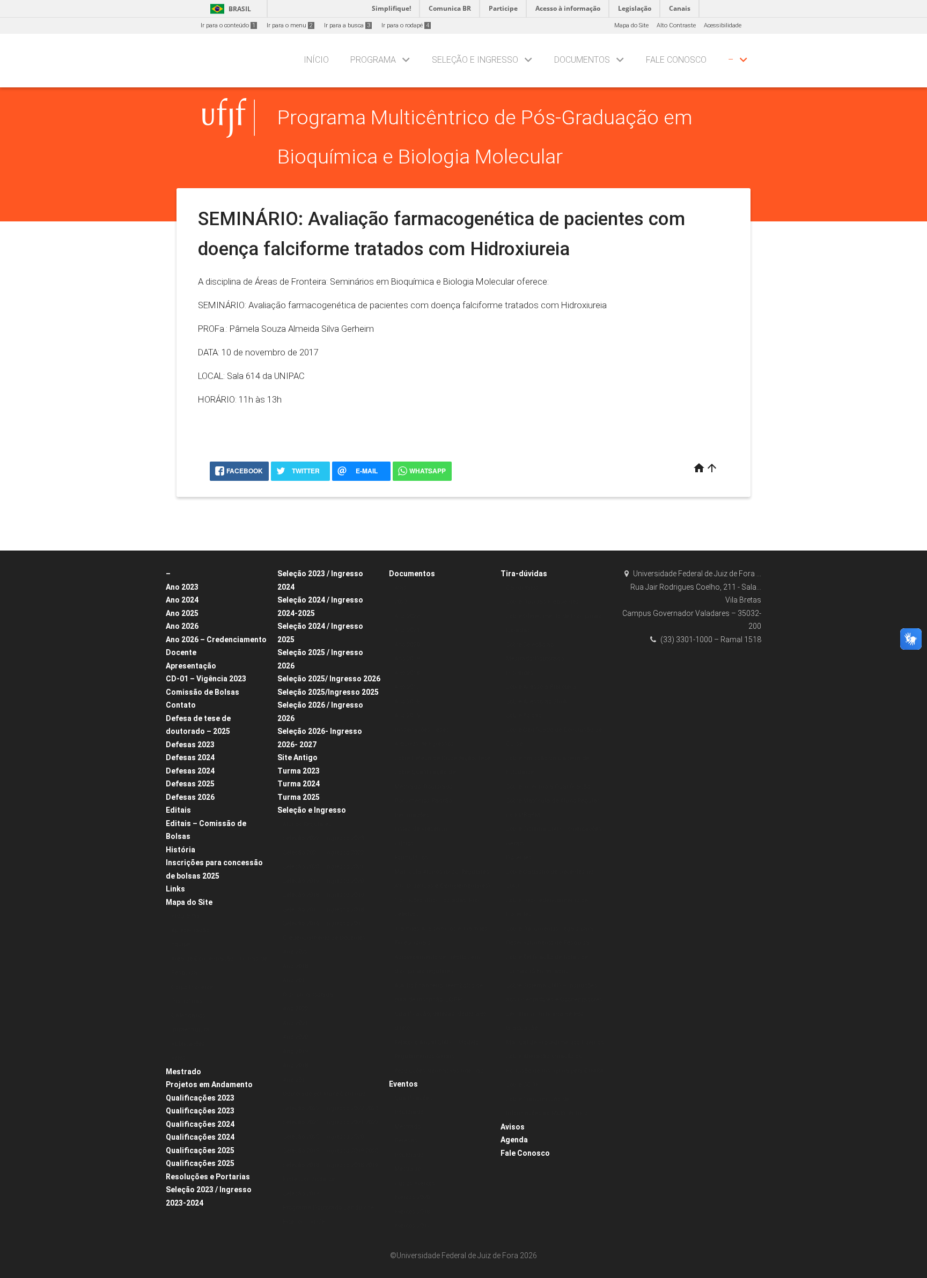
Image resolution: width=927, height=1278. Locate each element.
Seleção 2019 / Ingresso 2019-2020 (330, 1150)
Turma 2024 (298, 783)
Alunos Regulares (307, 824)
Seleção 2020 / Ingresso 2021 (323, 866)
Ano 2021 (295, 1023)
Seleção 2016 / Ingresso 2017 (323, 923)
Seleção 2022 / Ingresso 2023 (323, 838)
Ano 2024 (182, 600)
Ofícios (404, 843)
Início (316, 60)
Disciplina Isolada (308, 994)
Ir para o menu (290, 25)
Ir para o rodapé (405, 25)
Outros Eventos (414, 1183)
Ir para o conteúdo (228, 25)
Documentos (582, 60)
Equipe (180, 944)
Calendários (188, 1015)
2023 (400, 601)
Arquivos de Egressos (424, 743)
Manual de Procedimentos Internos (555, 1042)
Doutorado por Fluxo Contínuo (324, 1093)
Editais (178, 810)
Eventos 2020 (412, 1197)
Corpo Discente (192, 987)
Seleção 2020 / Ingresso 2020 (323, 1136)
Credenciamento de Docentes (324, 937)
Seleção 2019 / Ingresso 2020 (323, 881)
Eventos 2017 (412, 1225)
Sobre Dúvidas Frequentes (542, 601)
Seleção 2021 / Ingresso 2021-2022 (330, 1122)
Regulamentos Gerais (424, 1056)
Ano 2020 (295, 1037)
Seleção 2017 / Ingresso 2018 (323, 909)
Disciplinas (186, 1001)
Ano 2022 (295, 951)
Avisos (513, 1127)
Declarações (411, 815)
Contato (181, 705)
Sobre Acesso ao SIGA (536, 701)
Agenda (514, 1139)
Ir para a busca (347, 25)
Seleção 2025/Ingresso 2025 (328, 692)
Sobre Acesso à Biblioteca (541, 686)
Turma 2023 (298, 771)
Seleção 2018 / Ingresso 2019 (323, 894)
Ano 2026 (182, 626)
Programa (373, 60)
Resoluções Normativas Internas (439, 1070)
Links (175, 889)
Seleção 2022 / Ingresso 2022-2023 (330, 1108)
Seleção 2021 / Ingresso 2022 (323, 852)
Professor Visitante (309, 1179)
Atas (400, 587)
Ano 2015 (407, 715)
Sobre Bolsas (524, 715)
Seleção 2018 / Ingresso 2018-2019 (330, 1165)
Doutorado (408, 1112)
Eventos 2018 (412, 1211)
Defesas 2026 (190, 797)
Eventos (403, 1084)
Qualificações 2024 (200, 1124)
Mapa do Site (631, 25)
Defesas (405, 1140)
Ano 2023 (182, 587)
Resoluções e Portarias (208, 1176)
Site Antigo (297, 757)
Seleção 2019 (301, 1193)
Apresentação (191, 666)
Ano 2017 (295, 980)
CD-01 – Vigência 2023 (206, 678)
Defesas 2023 (190, 744)
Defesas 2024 (190, 757)
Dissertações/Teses (421, 729)
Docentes (519, 857)
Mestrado (183, 1071)
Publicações (188, 1044)
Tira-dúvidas (524, 573)
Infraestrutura (190, 1029)
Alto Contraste (676, 25)
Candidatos (522, 587)
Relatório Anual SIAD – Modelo (436, 1042)
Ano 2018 (295, 966)
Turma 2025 (298, 797)
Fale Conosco (676, 60)
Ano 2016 (407, 701)
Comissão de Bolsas (202, 692)
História (180, 849)
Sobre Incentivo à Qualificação (548, 786)
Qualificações (413, 1098)
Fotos (178, 1057)
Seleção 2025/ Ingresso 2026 (328, 678)
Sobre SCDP (522, 1084)
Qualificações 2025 (200, 1150)
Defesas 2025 (190, 783)
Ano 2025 (182, 613)
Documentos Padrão (423, 800)
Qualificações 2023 (200, 1098)
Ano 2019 (295, 1051)
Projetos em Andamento (209, 1084)
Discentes (519, 673)
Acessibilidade (722, 25)
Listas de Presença (420, 829)
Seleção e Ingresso (475, 60)
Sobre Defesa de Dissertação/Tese (442, 758)
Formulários (411, 857)
